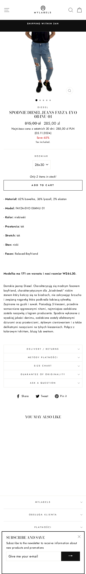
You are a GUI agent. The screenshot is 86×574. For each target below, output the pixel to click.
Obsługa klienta (43, 514)
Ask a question (43, 382)
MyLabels (43, 502)
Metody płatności (43, 357)
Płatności (43, 527)
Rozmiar (41, 156)
